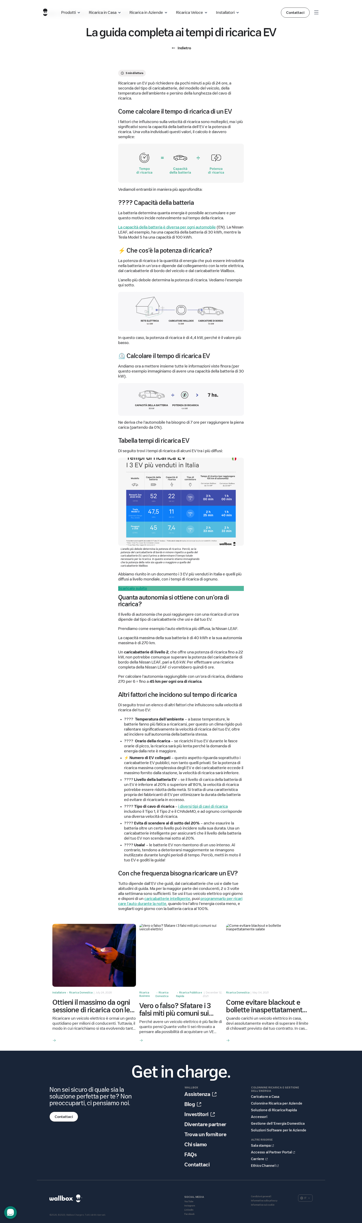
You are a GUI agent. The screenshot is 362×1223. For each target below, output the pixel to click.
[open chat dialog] (10, 1212)
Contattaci (295, 12)
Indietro (184, 48)
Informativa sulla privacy (264, 1201)
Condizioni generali (261, 1196)
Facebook (189, 1214)
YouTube (188, 1201)
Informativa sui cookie (262, 1205)
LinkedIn (189, 1210)
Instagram (189, 1206)
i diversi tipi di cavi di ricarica (203, 806)
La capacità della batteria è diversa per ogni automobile (167, 227)
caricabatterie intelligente (167, 899)
